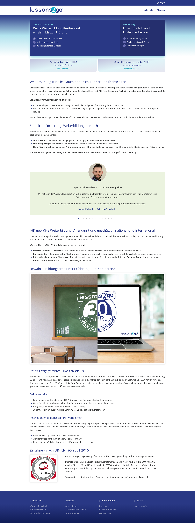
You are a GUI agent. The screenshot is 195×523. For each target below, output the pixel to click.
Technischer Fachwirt (40, 513)
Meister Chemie (72, 513)
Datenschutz (105, 513)
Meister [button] (161, 9)
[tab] (78, 218)
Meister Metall (71, 506)
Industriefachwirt (38, 509)
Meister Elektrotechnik (75, 509)
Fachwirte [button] (148, 9)
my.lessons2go (141, 506)
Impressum (104, 506)
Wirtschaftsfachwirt (39, 506)
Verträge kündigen (108, 509)
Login (162, 2)
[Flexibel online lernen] (47, 10)
